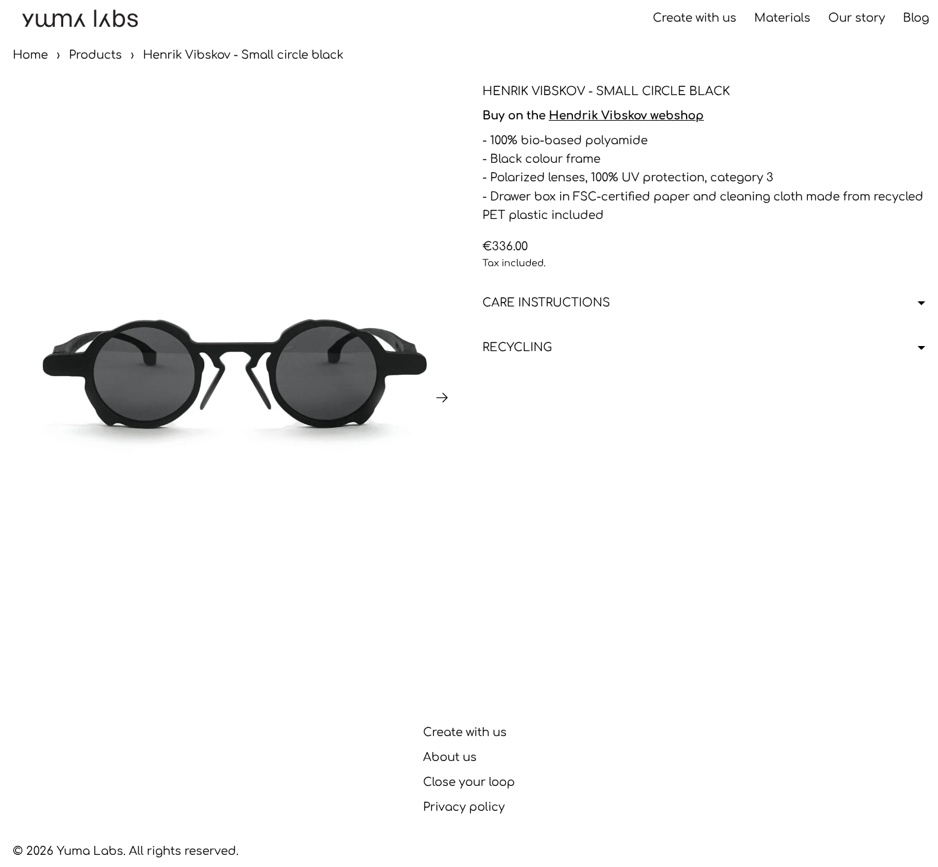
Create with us (694, 17)
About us (450, 757)
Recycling (517, 347)
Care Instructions (546, 302)
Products (95, 55)
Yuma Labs (90, 851)
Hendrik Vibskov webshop (626, 115)
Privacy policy (464, 807)
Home (30, 55)
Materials (782, 17)
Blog (916, 17)
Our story (856, 17)
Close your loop (469, 782)
